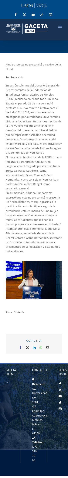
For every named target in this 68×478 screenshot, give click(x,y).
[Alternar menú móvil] (60, 26)
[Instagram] (60, 408)
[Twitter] (60, 390)
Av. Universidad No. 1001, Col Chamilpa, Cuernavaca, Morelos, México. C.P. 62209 (40, 411)
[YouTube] (60, 396)
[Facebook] (60, 383)
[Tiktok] (60, 402)
